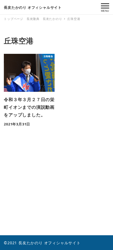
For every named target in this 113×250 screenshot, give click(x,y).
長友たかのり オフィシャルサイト (33, 7)
